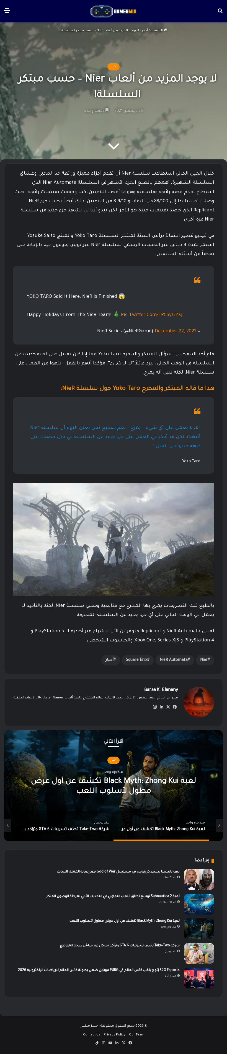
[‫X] (168, 707)
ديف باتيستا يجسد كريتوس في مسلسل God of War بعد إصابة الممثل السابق (118, 872)
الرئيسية (157, 31)
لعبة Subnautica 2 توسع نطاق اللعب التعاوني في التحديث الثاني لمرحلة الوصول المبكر (113, 896)
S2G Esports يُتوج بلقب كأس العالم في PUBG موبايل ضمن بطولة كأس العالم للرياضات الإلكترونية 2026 (99, 970)
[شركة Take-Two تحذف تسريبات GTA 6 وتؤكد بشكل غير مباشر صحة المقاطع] (199, 953)
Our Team (136, 1035)
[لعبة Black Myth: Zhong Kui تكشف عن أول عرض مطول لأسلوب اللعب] (199, 928)
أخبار (145, 31)
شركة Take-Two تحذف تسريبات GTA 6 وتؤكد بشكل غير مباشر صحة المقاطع (120, 946)
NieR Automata (174, 660)
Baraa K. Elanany (161, 690)
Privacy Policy (114, 1035)
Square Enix (136, 660)
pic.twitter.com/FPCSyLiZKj (151, 315)
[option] (108, 825)
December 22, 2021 (175, 331)
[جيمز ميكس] (113, 11)
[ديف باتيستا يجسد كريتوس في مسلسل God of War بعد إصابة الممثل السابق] (199, 879)
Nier (204, 660)
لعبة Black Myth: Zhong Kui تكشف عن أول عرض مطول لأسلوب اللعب (124, 921)
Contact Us (91, 1035)
